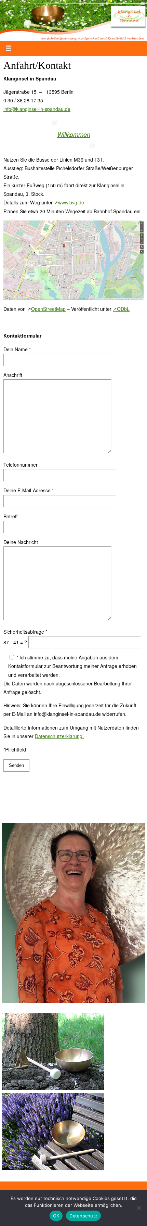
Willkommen (73, 134)
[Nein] (138, 1207)
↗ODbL (121, 308)
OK (56, 1215)
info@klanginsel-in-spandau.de (36, 108)
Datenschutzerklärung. (59, 736)
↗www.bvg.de (69, 202)
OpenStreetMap (48, 308)
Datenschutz (83, 1215)
